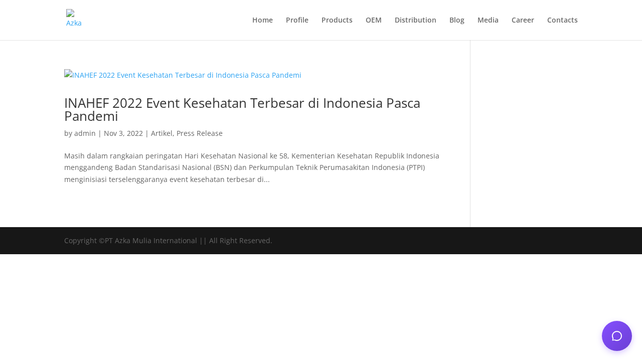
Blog (456, 21)
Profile (297, 21)
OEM (374, 21)
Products (337, 21)
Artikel (162, 133)
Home (262, 21)
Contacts (562, 21)
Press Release (200, 133)
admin (85, 133)
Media (488, 21)
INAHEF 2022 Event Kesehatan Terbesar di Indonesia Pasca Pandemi (242, 109)
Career (523, 21)
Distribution (415, 21)
